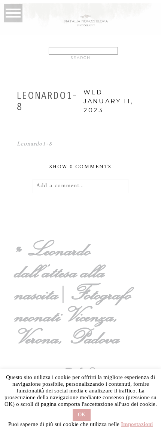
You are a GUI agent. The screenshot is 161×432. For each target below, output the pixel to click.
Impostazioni (137, 424)
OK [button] (81, 414)
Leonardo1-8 (35, 144)
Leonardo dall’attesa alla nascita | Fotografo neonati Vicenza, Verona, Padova (75, 293)
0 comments (80, 167)
